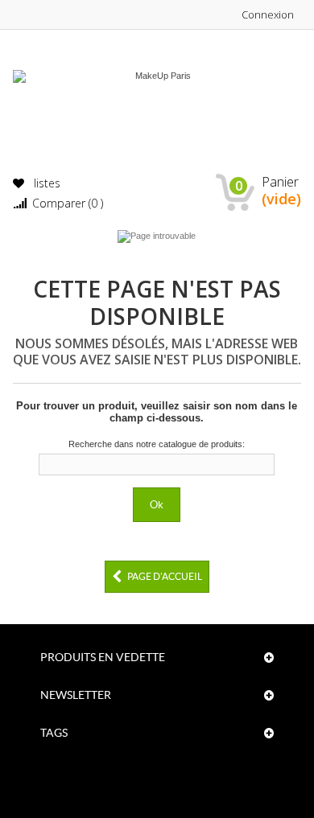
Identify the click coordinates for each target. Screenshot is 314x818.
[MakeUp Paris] (157, 109)
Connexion (268, 14)
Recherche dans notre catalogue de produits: (156, 444)
